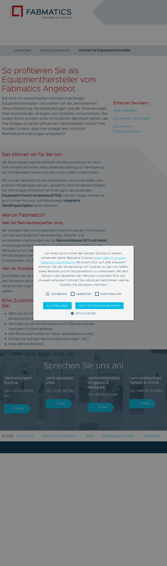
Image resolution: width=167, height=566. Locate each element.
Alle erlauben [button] (57, 305)
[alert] (83, 283)
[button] (48, 294)
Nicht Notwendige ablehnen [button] (99, 305)
